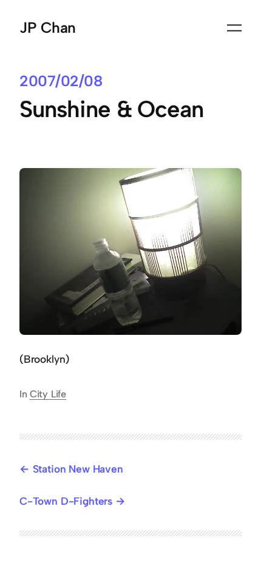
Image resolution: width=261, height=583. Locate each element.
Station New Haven (78, 469)
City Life (48, 394)
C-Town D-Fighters (65, 501)
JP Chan (47, 27)
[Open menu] (234, 28)
